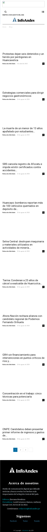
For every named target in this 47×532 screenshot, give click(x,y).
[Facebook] (8, 521)
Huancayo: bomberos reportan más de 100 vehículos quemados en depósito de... (23, 206)
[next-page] (31, 450)
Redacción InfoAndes (9, 63)
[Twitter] (21, 521)
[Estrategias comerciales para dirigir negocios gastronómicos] (23, 79)
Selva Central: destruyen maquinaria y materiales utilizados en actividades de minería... (23, 244)
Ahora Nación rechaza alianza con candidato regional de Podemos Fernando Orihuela (22, 319)
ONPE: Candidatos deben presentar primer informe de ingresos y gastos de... (23, 432)
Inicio (4, 27)
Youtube (37, 521)
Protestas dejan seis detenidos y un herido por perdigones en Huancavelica (23, 57)
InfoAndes (25, 530)
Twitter (25, 521)
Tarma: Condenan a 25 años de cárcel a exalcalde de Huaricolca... (22, 282)
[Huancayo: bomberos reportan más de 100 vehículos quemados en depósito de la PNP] (23, 189)
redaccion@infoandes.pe (29, 509)
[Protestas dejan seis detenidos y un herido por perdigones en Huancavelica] (23, 40)
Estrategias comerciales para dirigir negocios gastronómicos (23, 94)
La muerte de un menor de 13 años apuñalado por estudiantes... (23, 130)
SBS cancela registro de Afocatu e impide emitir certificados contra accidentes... (22, 167)
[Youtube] (32, 521)
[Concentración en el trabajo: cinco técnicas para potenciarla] (23, 380)
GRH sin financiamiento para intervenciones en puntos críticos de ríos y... (23, 358)
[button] (6, 12)
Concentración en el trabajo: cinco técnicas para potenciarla (22, 395)
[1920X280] (23, 6)
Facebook (13, 521)
